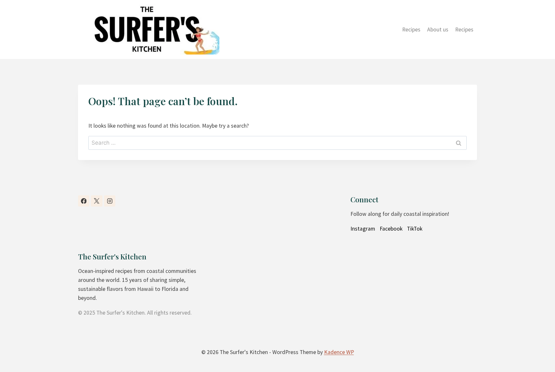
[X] (96, 201)
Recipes (411, 29)
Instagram (362, 228)
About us (437, 29)
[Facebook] (83, 201)
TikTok (414, 228)
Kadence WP (339, 352)
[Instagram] (109, 201)
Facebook (391, 228)
